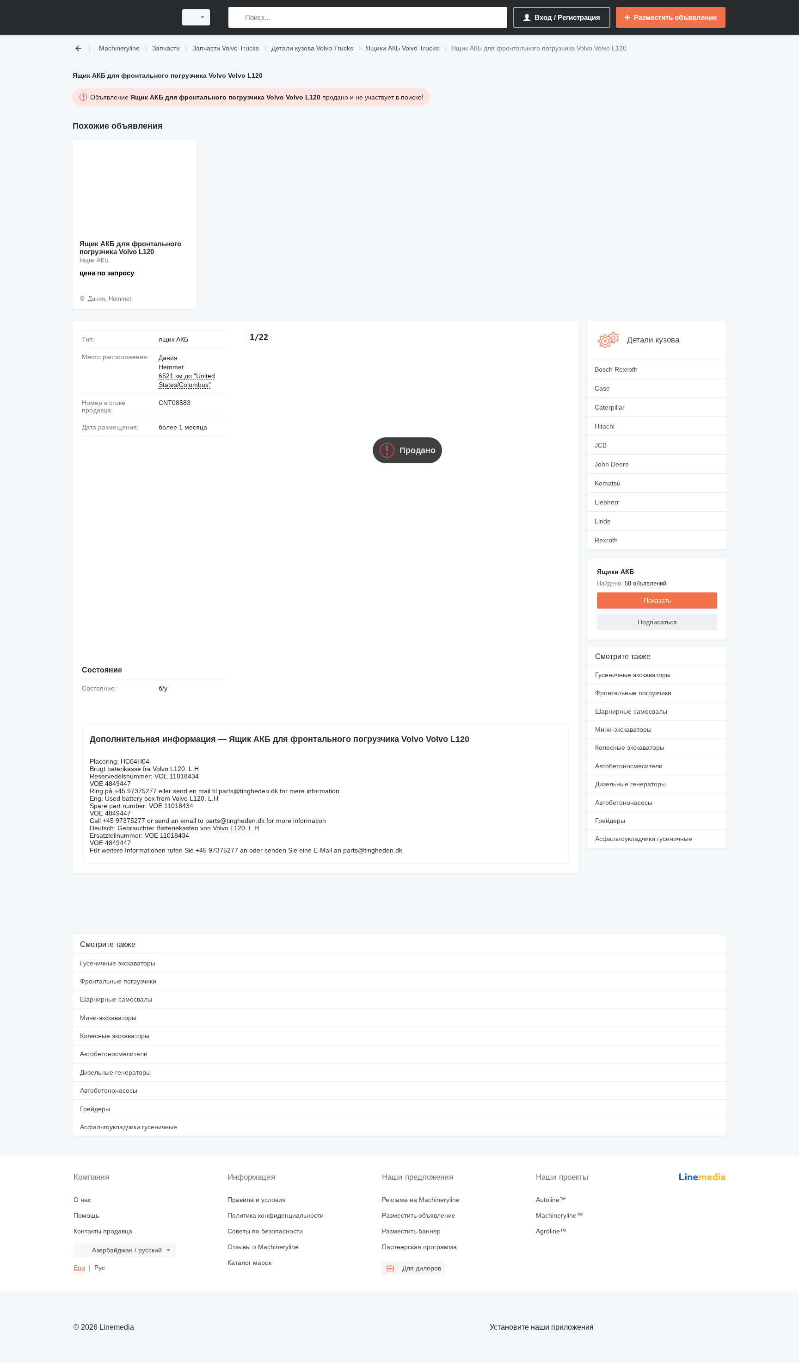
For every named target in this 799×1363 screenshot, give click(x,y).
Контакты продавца (103, 1231)
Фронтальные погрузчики (633, 693)
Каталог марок (249, 1262)
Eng (79, 1267)
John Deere (612, 464)
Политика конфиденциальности (275, 1215)
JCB (601, 445)
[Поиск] (237, 17)
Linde (603, 521)
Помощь (86, 1215)
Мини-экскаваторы (623, 729)
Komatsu (608, 483)
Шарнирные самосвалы (631, 711)
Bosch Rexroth (616, 369)
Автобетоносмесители (629, 766)
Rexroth (606, 540)
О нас (82, 1199)
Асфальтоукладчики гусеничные (643, 838)
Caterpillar (610, 407)
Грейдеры (610, 820)
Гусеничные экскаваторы (632, 674)
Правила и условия (256, 1199)
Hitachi (605, 426)
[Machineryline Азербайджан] (122, 17)
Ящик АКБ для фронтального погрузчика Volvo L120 (130, 247)
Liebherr (607, 502)
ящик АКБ (173, 339)
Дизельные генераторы (630, 784)
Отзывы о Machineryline (263, 1247)
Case (602, 388)
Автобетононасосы (623, 802)
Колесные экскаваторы (629, 747)
